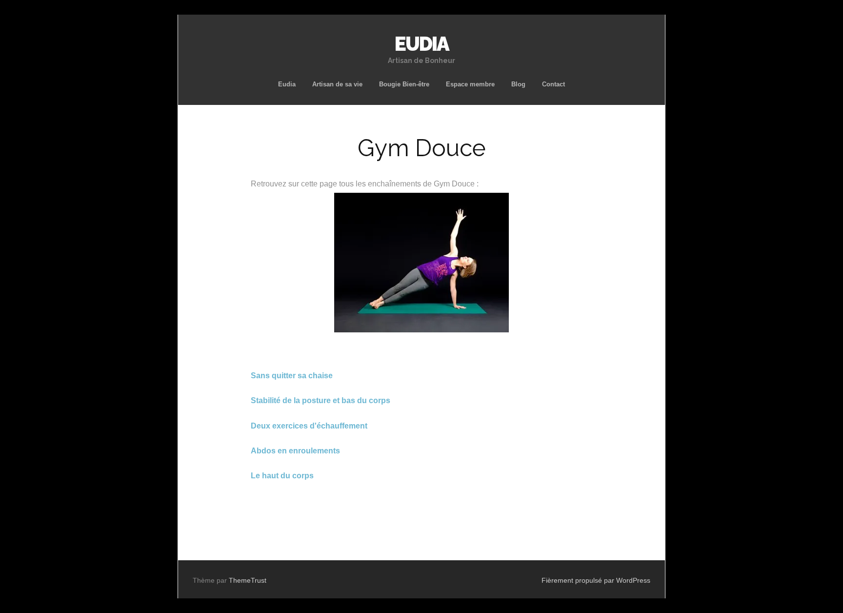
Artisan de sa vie (337, 84)
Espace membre (470, 84)
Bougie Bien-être (404, 84)
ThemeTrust (247, 580)
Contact (553, 84)
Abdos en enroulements (295, 451)
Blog (518, 84)
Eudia (287, 84)
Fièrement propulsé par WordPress (596, 580)
